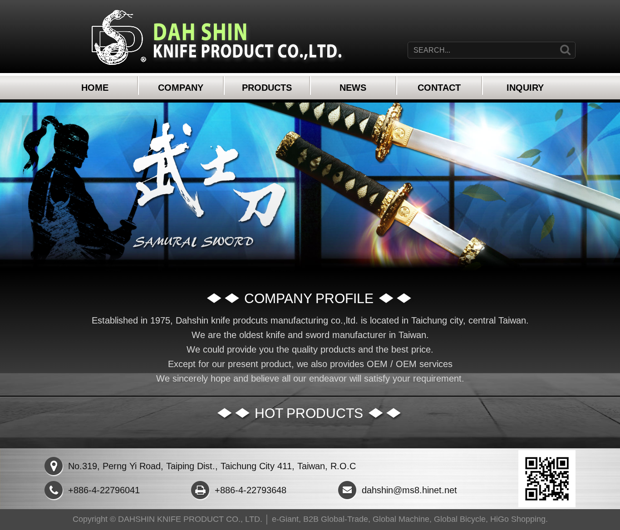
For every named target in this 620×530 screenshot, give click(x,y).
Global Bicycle (460, 519)
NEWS (353, 88)
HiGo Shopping (518, 519)
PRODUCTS (267, 88)
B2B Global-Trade (335, 519)
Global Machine (401, 519)
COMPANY (180, 88)
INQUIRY (525, 88)
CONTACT (439, 88)
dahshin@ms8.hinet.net (409, 490)
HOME (94, 88)
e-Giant (285, 519)
